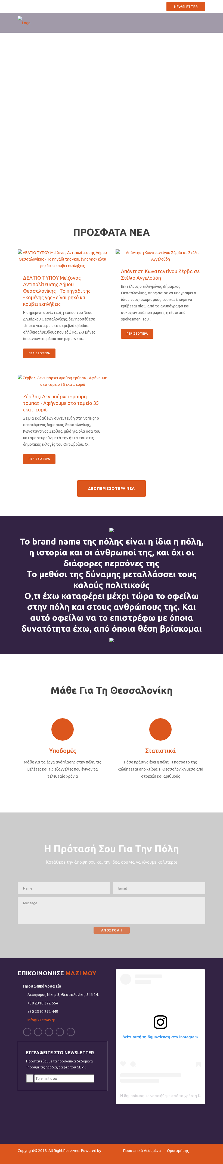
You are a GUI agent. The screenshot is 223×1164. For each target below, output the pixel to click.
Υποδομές (62, 750)
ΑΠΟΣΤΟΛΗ (111, 930)
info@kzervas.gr (145, 6)
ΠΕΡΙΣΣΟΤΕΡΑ (39, 353)
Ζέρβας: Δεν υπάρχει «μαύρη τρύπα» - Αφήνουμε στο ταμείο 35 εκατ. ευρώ (61, 403)
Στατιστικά (160, 750)
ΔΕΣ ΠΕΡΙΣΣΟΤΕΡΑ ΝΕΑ (111, 488)
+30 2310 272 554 (104, 6)
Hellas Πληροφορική (35, 1157)
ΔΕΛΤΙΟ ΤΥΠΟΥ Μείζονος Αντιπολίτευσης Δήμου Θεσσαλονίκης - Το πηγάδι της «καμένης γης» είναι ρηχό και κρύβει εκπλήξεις (57, 291)
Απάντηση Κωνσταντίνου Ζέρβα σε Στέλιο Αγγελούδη (160, 274)
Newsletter (186, 6)
